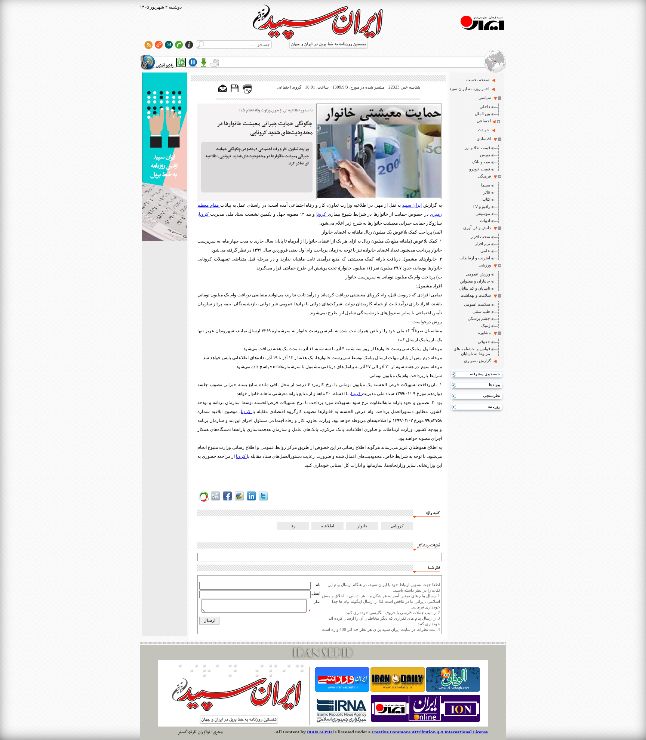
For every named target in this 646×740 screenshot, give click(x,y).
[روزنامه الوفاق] (453, 690)
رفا (292, 526)
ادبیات (485, 220)
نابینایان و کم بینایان (474, 288)
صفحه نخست (477, 79)
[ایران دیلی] (397, 690)
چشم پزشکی (479, 318)
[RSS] (149, 45)
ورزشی (485, 265)
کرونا (321, 214)
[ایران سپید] (164, 157)
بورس (485, 154)
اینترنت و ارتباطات (474, 258)
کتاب (486, 199)
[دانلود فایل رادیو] (203, 62)
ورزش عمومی (478, 274)
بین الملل (482, 113)
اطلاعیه (327, 526)
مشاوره (484, 332)
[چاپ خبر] (247, 92)
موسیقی (483, 213)
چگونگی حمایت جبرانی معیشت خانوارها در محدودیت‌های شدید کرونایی (265, 128)
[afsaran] (203, 500)
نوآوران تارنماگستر (194, 732)
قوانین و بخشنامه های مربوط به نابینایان (471, 351)
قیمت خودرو (479, 169)
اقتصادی (484, 138)
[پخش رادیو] (180, 62)
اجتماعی (484, 120)
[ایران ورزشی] (342, 690)
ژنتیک (485, 325)
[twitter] (263, 500)
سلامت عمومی (477, 304)
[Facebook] (227, 500)
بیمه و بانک (481, 162)
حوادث (483, 129)
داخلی (485, 106)
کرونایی (397, 526)
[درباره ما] (189, 45)
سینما (485, 185)
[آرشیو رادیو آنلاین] (214, 62)
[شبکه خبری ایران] (425, 721)
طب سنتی (481, 311)
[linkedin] (251, 500)
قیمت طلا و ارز (477, 147)
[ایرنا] (341, 721)
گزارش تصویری (477, 360)
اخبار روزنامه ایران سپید (469, 88)
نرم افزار (482, 243)
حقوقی (484, 341)
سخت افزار (480, 236)
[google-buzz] (239, 500)
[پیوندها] (159, 45)
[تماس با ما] (179, 45)
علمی (485, 251)
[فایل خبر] (235, 92)
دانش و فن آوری (477, 227)
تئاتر (486, 192)
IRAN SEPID (320, 732)
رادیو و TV (481, 206)
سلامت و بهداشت (476, 295)
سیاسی (485, 97)
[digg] (215, 500)
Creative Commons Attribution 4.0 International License (430, 732)
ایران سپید (412, 205)
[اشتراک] (169, 45)
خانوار (362, 526)
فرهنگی (484, 176)
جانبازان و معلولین (475, 281)
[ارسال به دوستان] (223, 88)
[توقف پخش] (192, 62)
